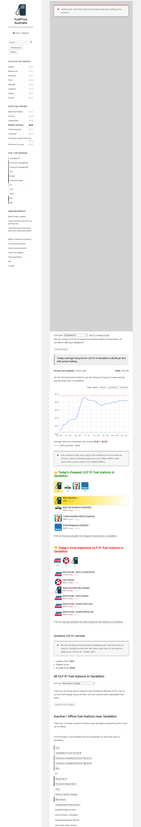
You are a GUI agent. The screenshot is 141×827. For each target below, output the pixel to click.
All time (103, 387)
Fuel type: (59, 335)
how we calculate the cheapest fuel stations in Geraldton (89, 536)
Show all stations (61, 349)
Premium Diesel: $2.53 (65, 783)
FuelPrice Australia (20, 21)
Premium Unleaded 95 (19, 163)
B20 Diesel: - (61, 799)
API (9, 261)
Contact (11, 266)
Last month (113, 387)
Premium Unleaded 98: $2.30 (73, 763)
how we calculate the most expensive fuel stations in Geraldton (92, 621)
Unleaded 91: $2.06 (68, 752)
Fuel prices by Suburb (17, 248)
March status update (16, 216)
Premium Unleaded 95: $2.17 (73, 758)
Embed (77, 445)
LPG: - (58, 789)
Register (25, 33)
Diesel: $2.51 (61, 778)
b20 (11, 198)
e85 (11, 202)
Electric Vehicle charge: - (66, 794)
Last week (123, 387)
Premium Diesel (16, 180)
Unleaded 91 (15, 158)
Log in (17, 33)
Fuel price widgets (15, 252)
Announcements (17, 211)
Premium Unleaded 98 (19, 167)
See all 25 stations (64, 704)
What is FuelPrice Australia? (20, 239)
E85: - (57, 768)
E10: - (57, 747)
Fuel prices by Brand (16, 243)
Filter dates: (93, 387)
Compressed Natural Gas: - (68, 804)
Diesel (12, 176)
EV (11, 185)
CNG (11, 194)
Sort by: (58, 683)
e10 (11, 171)
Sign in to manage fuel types (99, 335)
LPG (11, 189)
